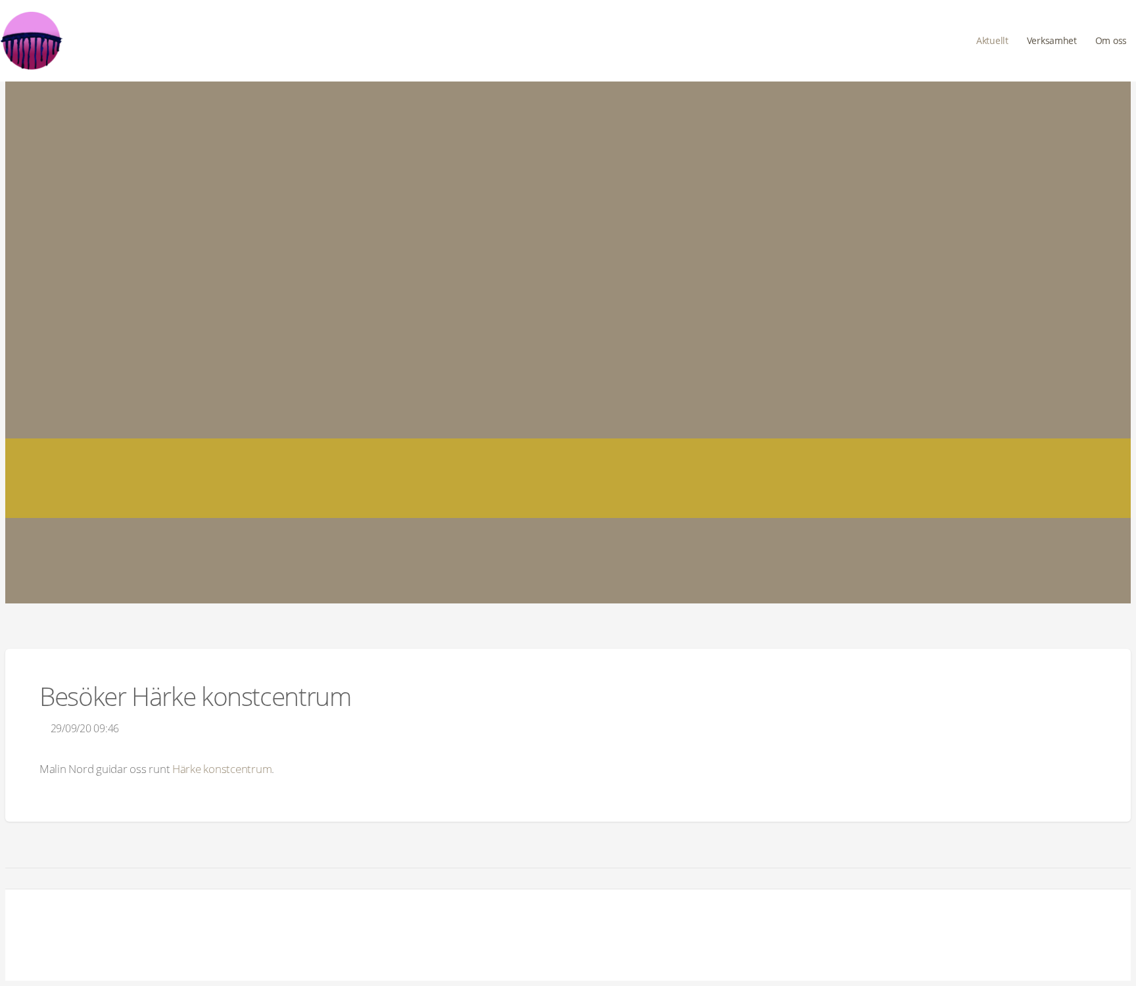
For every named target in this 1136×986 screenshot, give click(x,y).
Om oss (1111, 40)
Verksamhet (1052, 40)
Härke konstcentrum (222, 768)
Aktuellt (992, 40)
